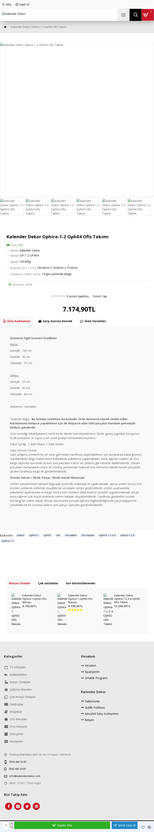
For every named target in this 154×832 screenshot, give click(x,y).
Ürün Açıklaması (18, 321)
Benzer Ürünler (19, 583)
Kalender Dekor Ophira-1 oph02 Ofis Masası (34, 599)
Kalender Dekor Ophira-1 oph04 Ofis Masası (80, 599)
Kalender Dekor (30, 250)
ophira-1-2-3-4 (107, 535)
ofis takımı (71, 535)
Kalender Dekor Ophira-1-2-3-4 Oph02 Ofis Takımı (127, 599)
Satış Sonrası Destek (57, 321)
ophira (20, 535)
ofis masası (87, 535)
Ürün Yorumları (95, 321)
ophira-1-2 (8, 541)
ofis (58, 535)
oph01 (47, 535)
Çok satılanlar (48, 583)
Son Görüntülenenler (80, 583)
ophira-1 (34, 535)
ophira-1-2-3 (127, 535)
